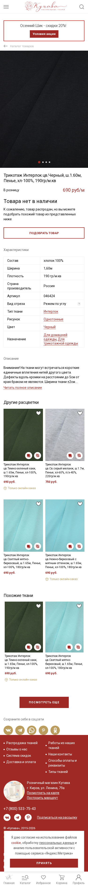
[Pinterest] (43, 730)
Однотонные (53, 319)
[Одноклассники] (55, 730)
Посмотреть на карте (43, 793)
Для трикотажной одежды (61, 341)
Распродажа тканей (22, 743)
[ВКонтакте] (8, 730)
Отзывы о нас (16, 749)
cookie (16, 843)
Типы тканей (58, 772)
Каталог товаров (22, 46)
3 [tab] (46, 162)
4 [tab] (49, 162)
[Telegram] (20, 730)
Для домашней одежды (55, 337)
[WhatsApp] (32, 730)
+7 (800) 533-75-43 (20, 808)
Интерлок (51, 311)
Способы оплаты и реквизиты (62, 763)
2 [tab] (43, 162)
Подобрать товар (44, 233)
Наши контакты (60, 754)
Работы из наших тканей (61, 745)
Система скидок (18, 755)
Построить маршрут (42, 798)
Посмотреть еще (44, 702)
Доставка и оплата (21, 762)
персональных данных (56, 843)
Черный (50, 327)
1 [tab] (39, 162)
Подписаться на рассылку (57, 817)
